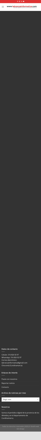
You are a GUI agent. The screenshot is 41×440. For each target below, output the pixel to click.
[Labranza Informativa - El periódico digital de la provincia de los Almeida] (22, 7)
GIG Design (20, 429)
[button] (3, 6)
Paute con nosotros (9, 379)
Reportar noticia (8, 383)
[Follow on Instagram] (19, 1)
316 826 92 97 (16, 357)
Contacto (5, 387)
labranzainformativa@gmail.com (14, 363)
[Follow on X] (21, 1)
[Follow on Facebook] (17, 1)
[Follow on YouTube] (23, 1)
